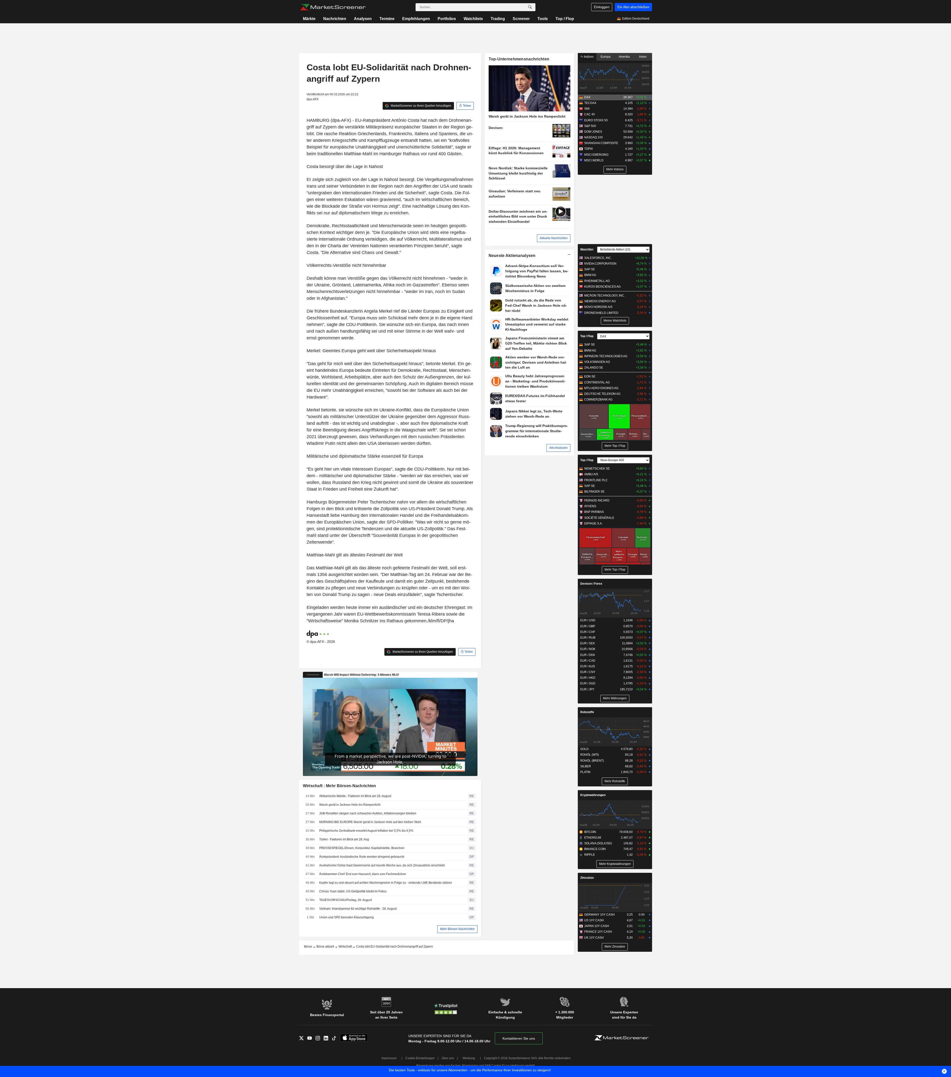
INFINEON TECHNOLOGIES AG (605, 356)
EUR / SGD (587, 683)
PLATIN (585, 772)
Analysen (363, 19)
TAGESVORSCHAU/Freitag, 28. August (345, 900)
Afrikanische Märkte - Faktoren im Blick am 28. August (355, 796)
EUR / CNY (587, 672)
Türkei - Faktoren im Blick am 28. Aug (344, 839)
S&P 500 (590, 126)
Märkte (309, 19)
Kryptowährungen (593, 795)
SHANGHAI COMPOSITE (601, 143)
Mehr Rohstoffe (615, 781)
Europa (605, 56)
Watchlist (586, 249)
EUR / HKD (587, 677)
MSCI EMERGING (596, 154)
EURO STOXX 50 (596, 120)
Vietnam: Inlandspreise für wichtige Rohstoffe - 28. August (357, 908)
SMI (586, 108)
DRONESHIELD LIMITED (601, 313)
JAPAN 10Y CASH (596, 926)
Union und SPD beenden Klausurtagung (346, 917)
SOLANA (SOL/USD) (598, 843)
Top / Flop (564, 19)
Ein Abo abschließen (633, 7)
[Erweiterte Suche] (530, 7)
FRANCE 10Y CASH (598, 931)
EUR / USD (587, 620)
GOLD (584, 749)
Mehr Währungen (615, 698)
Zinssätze (587, 877)
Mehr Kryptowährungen (615, 864)
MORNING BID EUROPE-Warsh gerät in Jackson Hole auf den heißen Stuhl (370, 822)
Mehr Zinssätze (615, 946)
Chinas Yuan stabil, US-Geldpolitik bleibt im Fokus (353, 891)
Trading (498, 19)
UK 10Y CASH (594, 937)
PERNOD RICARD (596, 500)
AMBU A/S (591, 474)
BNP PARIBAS (594, 512)
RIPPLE (589, 854)
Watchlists (473, 19)
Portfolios (447, 19)
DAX (587, 97)
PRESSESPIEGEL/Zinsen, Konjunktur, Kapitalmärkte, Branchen (361, 848)
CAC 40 (589, 114)
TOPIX (588, 148)
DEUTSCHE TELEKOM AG (602, 394)
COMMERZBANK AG (598, 399)
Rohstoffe (587, 712)
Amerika (624, 56)
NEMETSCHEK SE (597, 468)
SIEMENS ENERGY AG (600, 301)
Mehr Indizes (615, 169)
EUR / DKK (587, 655)
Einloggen (601, 7)
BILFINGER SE (594, 491)
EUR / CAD (587, 660)
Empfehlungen (416, 19)
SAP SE (589, 269)
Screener (521, 19)
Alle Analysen (558, 448)
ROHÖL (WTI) (589, 754)
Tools (542, 19)
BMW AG (590, 275)
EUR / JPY (587, 689)
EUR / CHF (587, 632)
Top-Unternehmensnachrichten (519, 59)
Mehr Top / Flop (615, 446)
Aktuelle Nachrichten (554, 238)
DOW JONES (593, 131)
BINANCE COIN (595, 849)
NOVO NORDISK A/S (598, 307)
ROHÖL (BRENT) (592, 760)
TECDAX (590, 103)
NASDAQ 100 (593, 137)
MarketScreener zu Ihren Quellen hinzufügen (420, 105)
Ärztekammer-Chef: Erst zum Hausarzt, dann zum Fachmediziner (362, 874)
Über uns (448, 1058)
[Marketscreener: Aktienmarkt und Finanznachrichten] (332, 7)
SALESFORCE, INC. (598, 258)
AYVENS (590, 506)
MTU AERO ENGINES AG (601, 388)
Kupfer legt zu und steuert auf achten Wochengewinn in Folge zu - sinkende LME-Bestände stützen (385, 882)
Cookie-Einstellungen (420, 1058)
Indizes (588, 56)
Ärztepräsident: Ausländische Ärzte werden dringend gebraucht (361, 856)
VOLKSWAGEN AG (597, 362)
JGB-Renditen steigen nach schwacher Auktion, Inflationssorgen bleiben (367, 813)
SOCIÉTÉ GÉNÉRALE (599, 518)
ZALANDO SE (593, 367)
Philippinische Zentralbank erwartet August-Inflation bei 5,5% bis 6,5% (366, 830)
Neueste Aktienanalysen (512, 255)
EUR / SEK (587, 643)
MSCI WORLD (594, 160)
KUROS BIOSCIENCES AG (602, 286)
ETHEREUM (592, 837)
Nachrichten (334, 19)
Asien (643, 56)
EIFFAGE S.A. (593, 523)
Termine (387, 19)
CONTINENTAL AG (597, 382)
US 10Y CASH (594, 920)
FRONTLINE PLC (596, 480)
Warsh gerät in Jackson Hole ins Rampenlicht (349, 804)
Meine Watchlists (615, 320)
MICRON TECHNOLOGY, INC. (604, 295)
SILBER (585, 766)
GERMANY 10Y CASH (599, 914)
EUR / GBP (587, 626)
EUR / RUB (587, 637)
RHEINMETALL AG (597, 281)
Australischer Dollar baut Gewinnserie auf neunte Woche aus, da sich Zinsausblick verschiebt (382, 865)
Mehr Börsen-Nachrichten (457, 929)
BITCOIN (590, 832)
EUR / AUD (587, 666)
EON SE (589, 376)
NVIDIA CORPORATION (600, 263)
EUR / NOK (587, 649)
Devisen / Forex (591, 583)
